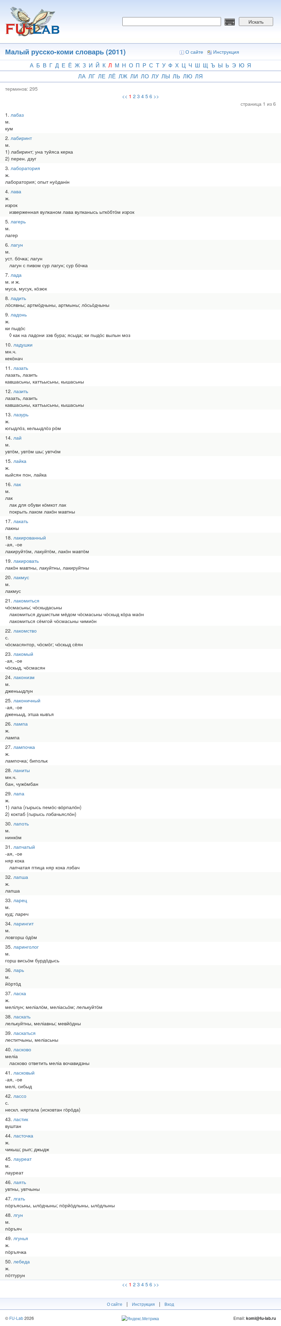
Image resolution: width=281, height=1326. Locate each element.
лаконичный (26, 700)
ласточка (23, 1135)
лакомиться (26, 600)
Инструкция (226, 51)
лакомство (25, 630)
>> (156, 96)
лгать (19, 1198)
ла (82, 76)
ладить (18, 298)
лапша (20, 876)
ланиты (21, 770)
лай (17, 437)
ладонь (19, 314)
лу (155, 76)
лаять (19, 1182)
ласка (19, 993)
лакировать (26, 560)
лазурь (20, 414)
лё (112, 76)
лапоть (21, 823)
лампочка (24, 746)
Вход (169, 1304)
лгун (18, 1214)
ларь (18, 969)
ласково (22, 1049)
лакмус (21, 577)
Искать (256, 21)
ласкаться (24, 1032)
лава (16, 191)
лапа (18, 793)
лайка (19, 460)
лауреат (22, 1158)
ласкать (21, 1016)
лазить (20, 391)
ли (134, 76)
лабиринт (21, 137)
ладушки (23, 344)
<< (124, 96)
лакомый (23, 653)
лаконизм (24, 677)
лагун (17, 244)
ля (199, 76)
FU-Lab (16, 1318)
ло (145, 76)
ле (102, 76)
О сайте (194, 51)
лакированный (29, 537)
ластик (20, 1119)
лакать (20, 521)
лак (17, 484)
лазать (20, 367)
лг (91, 76)
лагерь (18, 221)
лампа (20, 723)
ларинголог (26, 946)
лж (123, 76)
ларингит (23, 923)
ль (176, 76)
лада (16, 274)
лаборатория (25, 168)
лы (165, 76)
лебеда (21, 1261)
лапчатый (24, 846)
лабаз (17, 114)
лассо (19, 1095)
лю (187, 76)
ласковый (24, 1072)
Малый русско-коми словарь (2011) (65, 51)
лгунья (20, 1238)
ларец (20, 900)
